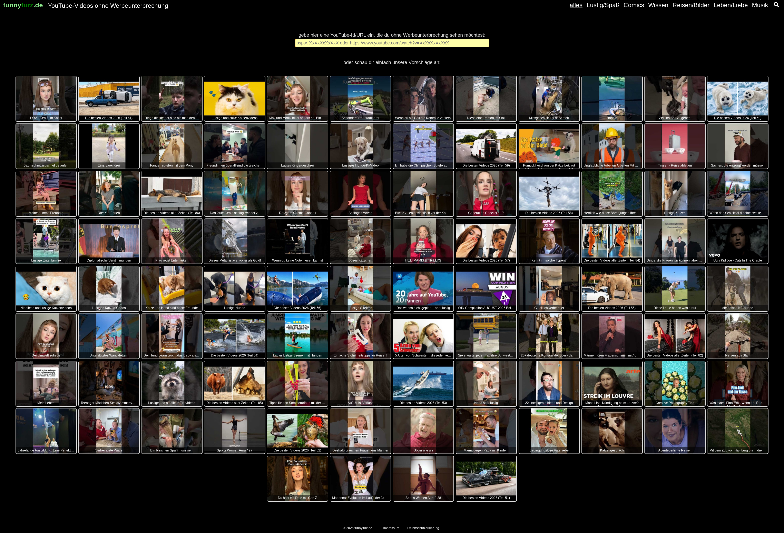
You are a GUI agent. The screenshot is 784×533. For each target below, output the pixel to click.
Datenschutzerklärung (423, 528)
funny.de (23, 5)
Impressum (391, 528)
